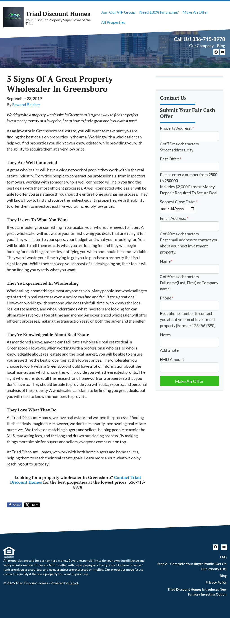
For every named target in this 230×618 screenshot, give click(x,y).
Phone (166, 297)
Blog (221, 45)
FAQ (223, 557)
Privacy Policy (216, 582)
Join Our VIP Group (118, 12)
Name (166, 261)
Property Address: (177, 128)
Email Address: (174, 218)
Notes (165, 334)
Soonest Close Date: (178, 201)
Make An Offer (195, 12)
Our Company (201, 45)
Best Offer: (170, 158)
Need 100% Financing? (159, 12)
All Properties (113, 22)
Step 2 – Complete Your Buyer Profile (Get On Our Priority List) (192, 566)
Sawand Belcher (26, 104)
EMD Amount (172, 359)
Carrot (73, 583)
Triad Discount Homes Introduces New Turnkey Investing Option (197, 591)
